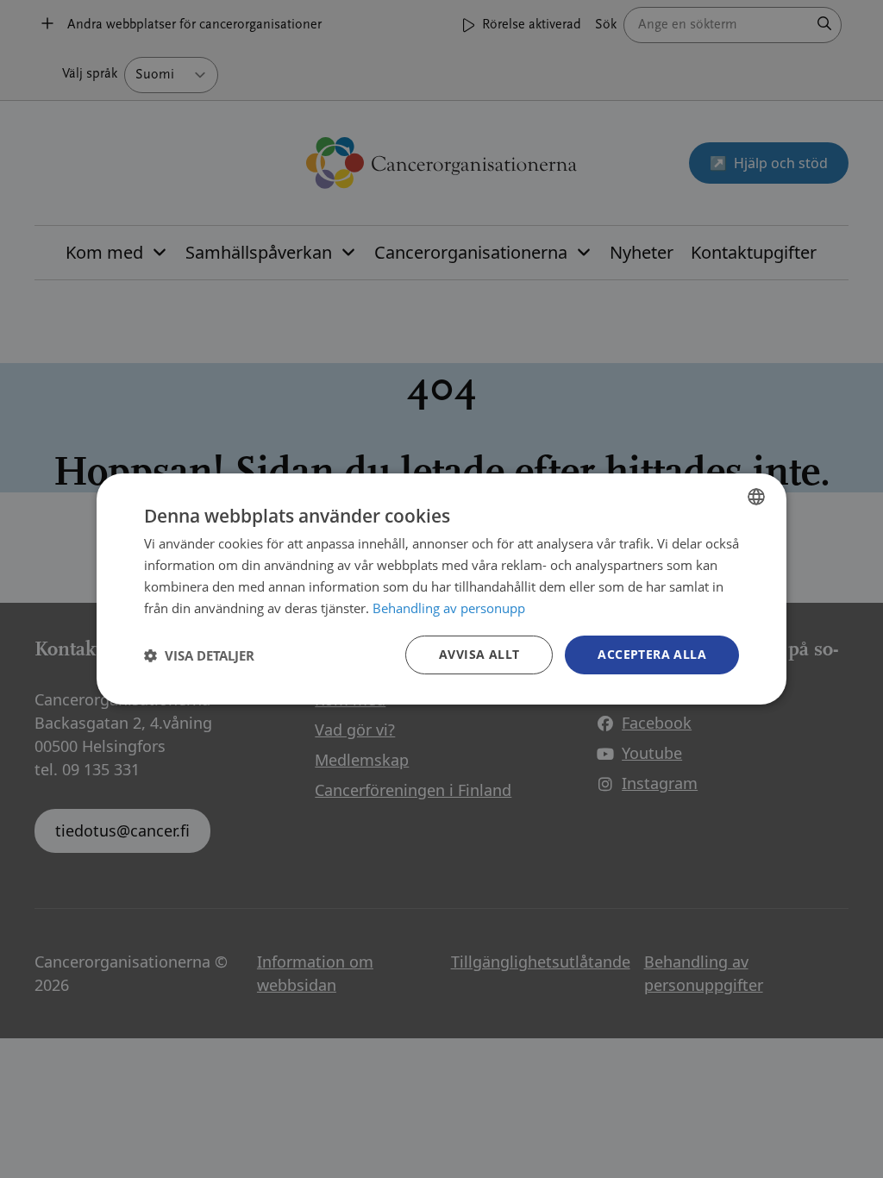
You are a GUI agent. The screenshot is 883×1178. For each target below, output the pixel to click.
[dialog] (441, 589)
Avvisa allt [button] (479, 654)
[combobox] (756, 496)
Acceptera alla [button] (652, 654)
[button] (199, 655)
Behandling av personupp (449, 608)
